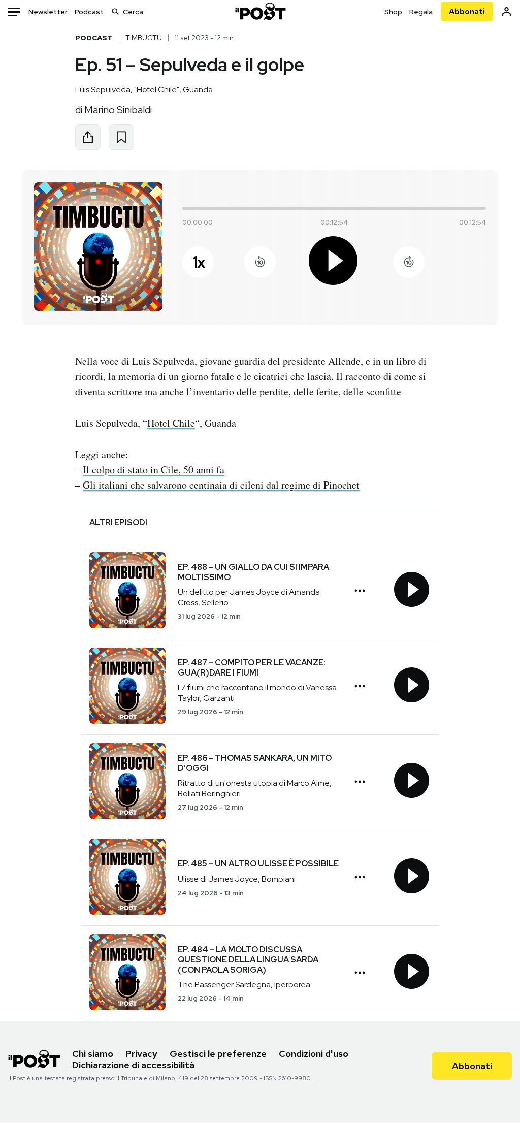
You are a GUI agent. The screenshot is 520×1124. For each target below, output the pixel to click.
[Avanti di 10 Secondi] (409, 262)
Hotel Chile (171, 423)
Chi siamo (92, 1053)
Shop (393, 11)
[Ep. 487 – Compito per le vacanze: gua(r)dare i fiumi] (127, 687)
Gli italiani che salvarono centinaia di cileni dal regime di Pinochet (221, 485)
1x (198, 262)
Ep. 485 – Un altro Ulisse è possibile (258, 863)
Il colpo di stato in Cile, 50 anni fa (153, 469)
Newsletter (48, 11)
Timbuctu (143, 37)
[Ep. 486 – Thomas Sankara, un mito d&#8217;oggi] (127, 782)
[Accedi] (506, 11)
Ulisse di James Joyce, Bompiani (237, 879)
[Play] (334, 262)
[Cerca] (115, 11)
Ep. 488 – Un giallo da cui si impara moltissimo (253, 572)
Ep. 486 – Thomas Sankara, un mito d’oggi (255, 763)
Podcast (89, 11)
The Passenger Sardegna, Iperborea (244, 984)
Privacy (141, 1053)
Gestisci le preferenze (218, 1053)
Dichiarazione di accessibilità (133, 1065)
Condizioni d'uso (313, 1053)
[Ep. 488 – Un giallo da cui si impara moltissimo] (127, 591)
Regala (421, 11)
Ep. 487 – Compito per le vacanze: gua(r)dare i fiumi (252, 667)
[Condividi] (88, 137)
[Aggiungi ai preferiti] (121, 137)
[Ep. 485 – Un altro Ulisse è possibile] (127, 878)
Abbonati (467, 11)
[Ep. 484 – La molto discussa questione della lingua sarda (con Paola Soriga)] (127, 973)
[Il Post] (260, 11)
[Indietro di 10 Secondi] (260, 262)
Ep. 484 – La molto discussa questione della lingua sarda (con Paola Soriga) (248, 959)
